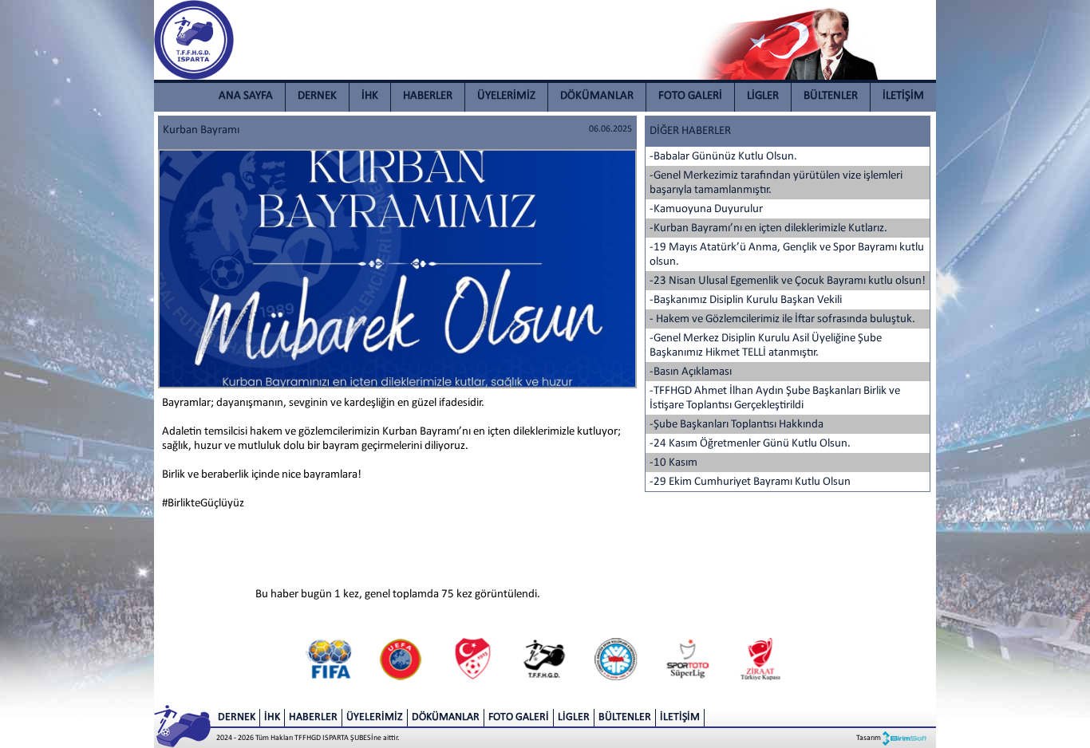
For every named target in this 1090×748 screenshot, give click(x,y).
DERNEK (317, 96)
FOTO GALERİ (690, 96)
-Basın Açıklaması (691, 372)
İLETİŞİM (903, 96)
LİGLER (763, 96)
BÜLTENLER (831, 96)
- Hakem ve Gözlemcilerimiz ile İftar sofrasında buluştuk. (782, 319)
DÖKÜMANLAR (597, 96)
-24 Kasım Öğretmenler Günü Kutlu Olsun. (750, 444)
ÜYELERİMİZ (506, 96)
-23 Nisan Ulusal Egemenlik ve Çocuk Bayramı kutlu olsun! (788, 281)
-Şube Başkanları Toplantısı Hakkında (736, 425)
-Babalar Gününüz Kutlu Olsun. (723, 157)
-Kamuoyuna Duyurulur (706, 209)
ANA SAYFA (246, 96)
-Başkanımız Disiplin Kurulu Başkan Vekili (746, 300)
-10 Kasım (673, 463)
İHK (369, 96)
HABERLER (427, 96)
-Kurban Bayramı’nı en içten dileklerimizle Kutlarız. (768, 228)
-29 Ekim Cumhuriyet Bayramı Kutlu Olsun (750, 482)
